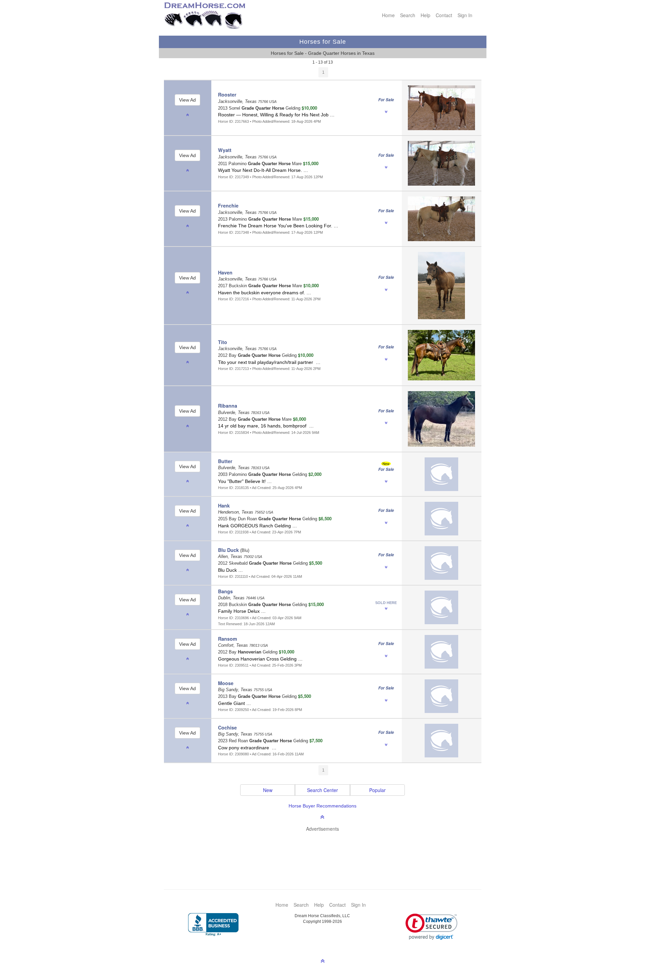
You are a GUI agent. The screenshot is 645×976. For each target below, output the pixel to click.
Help (425, 15)
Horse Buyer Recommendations (322, 806)
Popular (377, 790)
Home (388, 15)
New (267, 790)
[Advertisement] (326, 850)
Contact (444, 15)
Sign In (465, 15)
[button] (431, 926)
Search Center (322, 790)
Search (407, 15)
